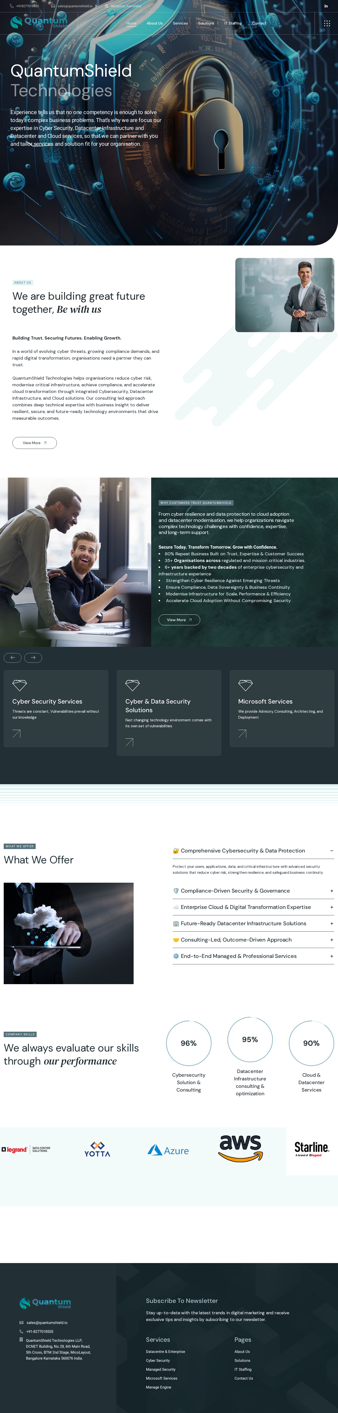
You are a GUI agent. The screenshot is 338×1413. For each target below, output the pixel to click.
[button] (10, 123)
